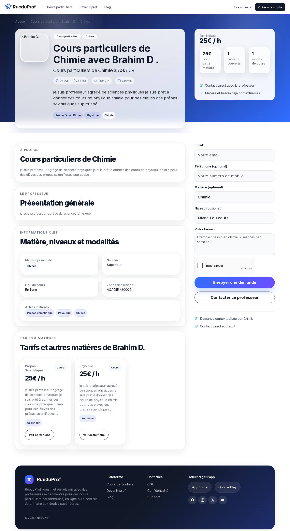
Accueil (20, 21)
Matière (209, 187)
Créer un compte (270, 7)
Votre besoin (205, 229)
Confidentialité (157, 491)
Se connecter (243, 7)
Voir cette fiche (40, 435)
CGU (150, 484)
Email (199, 145)
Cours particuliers (59, 7)
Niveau (208, 208)
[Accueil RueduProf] (21, 7)
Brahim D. (69, 21)
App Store (200, 487)
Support (153, 497)
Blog (107, 7)
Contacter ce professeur (235, 297)
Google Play (227, 487)
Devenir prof (88, 7)
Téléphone (211, 166)
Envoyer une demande (234, 282)
